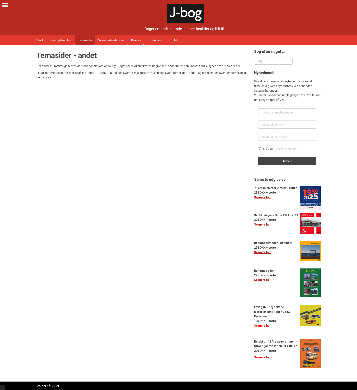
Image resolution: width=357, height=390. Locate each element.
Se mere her (262, 197)
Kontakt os (154, 40)
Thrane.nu (2, 387)
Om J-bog (174, 40)
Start (39, 40)
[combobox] (273, 61)
